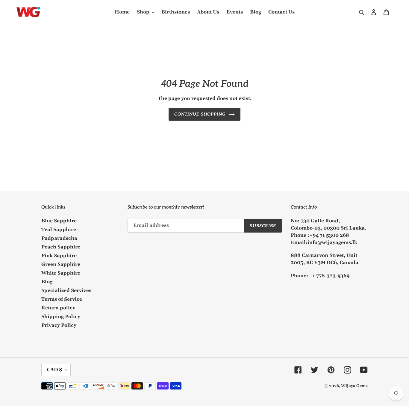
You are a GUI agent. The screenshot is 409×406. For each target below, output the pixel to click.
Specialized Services (66, 290)
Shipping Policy (60, 317)
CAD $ (54, 370)
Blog (46, 282)
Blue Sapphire (59, 221)
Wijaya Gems (354, 385)
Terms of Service (61, 299)
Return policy (58, 308)
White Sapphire (60, 273)
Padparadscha (59, 238)
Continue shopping (199, 114)
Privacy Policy (58, 325)
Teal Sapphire (58, 230)
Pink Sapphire (59, 256)
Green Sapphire (60, 264)
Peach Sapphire (60, 247)
